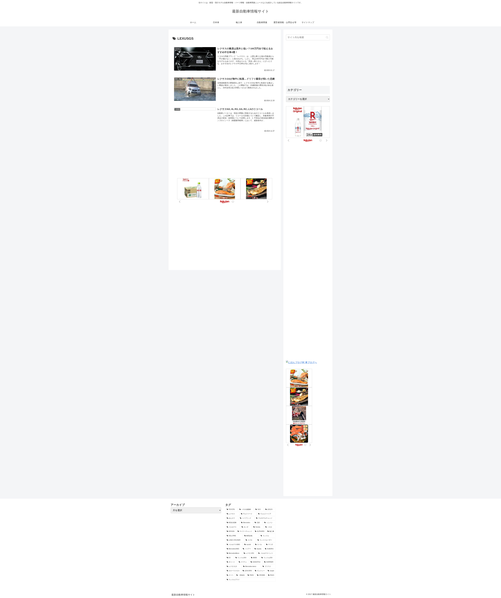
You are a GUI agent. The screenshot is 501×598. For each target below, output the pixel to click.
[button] (327, 37)
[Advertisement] (224, 149)
